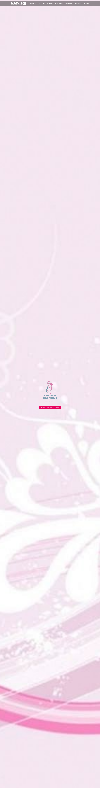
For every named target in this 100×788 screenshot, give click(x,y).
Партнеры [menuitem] (49, 3)
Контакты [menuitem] (86, 3)
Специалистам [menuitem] (68, 3)
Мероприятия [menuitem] (58, 3)
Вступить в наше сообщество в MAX (50, 407)
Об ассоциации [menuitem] (32, 3)
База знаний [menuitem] (78, 3)
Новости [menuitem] (41, 3)
